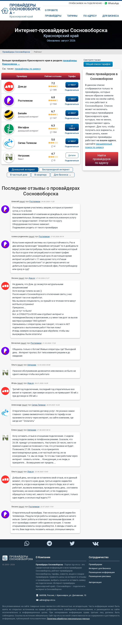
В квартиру (40, 174)
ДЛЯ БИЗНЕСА (110, 15)
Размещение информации (102, 572)
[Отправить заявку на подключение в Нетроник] (72, 161)
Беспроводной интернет (56, 169)
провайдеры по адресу (28, 68)
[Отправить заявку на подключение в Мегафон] (72, 133)
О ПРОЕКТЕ (51, 10)
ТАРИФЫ (72, 15)
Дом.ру (32, 278)
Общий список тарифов (98, 64)
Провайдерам (95, 564)
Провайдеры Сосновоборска (16, 52)
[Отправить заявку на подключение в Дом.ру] (72, 90)
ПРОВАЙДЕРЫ (23, 5)
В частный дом (18, 174)
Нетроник (31, 365)
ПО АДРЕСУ (90, 15)
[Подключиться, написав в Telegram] (49, 543)
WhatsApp (113, 3)
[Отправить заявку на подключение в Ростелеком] (72, 104)
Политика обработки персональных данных (68, 618)
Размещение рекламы (100, 576)
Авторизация (95, 582)
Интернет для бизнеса (100, 568)
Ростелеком (34, 201)
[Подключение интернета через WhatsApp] (27, 543)
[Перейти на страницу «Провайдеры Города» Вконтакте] (95, 543)
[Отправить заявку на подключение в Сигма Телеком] (72, 146)
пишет (22, 201)
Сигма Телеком (38, 405)
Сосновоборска (25, 11)
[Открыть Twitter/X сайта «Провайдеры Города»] (72, 543)
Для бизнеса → (62, 174)
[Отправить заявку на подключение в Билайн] (72, 118)
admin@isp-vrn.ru (47, 600)
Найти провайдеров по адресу (102, 159)
